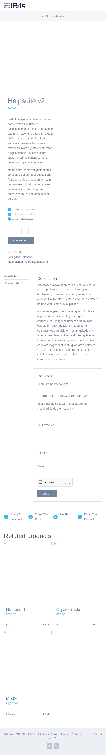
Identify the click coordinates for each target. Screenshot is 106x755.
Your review (45, 425)
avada (19, 261)
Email (41, 466)
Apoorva (54, 738)
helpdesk (30, 261)
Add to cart (21, 240)
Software (26, 257)
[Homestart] (28, 573)
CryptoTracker (69, 609)
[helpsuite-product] (27, 59)
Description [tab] (11, 275)
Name (42, 452)
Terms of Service (50, 734)
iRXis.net (34, 734)
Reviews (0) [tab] (11, 283)
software (42, 261)
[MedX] (28, 662)
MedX (11, 698)
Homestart (15, 609)
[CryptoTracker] (78, 573)
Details (47, 625)
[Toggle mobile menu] (100, 6)
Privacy (64, 734)
